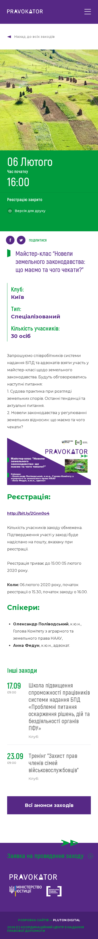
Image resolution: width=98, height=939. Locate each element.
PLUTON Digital (66, 920)
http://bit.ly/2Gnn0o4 (28, 513)
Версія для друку (30, 211)
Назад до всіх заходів (34, 37)
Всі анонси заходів (49, 805)
